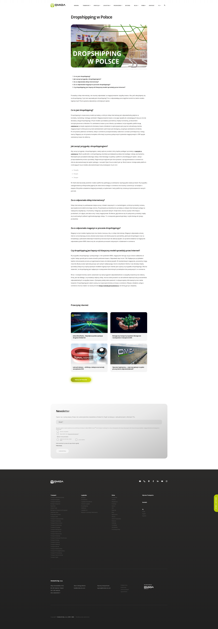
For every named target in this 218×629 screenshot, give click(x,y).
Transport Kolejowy (55, 536)
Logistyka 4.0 (84, 510)
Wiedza (113, 516)
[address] (147, 481)
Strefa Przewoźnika (116, 518)
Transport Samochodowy (57, 555)
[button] (89, 326)
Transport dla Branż (55, 501)
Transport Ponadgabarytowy (58, 551)
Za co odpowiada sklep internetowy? (86, 82)
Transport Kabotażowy (56, 533)
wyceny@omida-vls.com (104, 588)
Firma (143, 5)
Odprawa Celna (54, 512)
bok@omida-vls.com (79, 588)
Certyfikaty (114, 525)
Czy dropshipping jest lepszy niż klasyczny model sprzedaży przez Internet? (99, 87)
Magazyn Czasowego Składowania (89, 512)
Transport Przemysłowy (56, 553)
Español (144, 516)
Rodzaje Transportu (55, 504)
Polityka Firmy (124, 585)
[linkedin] (156, 481)
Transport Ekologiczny (56, 529)
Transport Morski (55, 546)
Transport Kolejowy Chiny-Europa (59, 538)
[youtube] (161, 481)
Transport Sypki (54, 557)
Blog (135, 5)
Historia (114, 499)
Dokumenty (123, 587)
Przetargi (114, 504)
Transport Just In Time (56, 531)
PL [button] (143, 509)
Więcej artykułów (81, 380)
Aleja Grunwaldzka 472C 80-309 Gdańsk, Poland (57, 587)
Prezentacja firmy (116, 529)
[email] (138, 481)
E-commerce (84, 499)
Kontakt (151, 5)
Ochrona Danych (125, 589)
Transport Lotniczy (55, 542)
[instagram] (165, 481)
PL (159, 5)
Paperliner (53, 506)
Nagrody (114, 510)
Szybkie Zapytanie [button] (216, 503)
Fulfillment (83, 508)
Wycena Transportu (147, 495)
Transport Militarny (55, 544)
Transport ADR (54, 516)
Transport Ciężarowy (56, 521)
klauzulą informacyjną (73, 434)
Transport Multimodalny (56, 548)
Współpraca (115, 501)
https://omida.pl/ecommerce (109, 286)
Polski (143, 511)
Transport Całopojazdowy (57, 518)
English (144, 513)
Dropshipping (84, 506)
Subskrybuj (62, 451)
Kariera (76, 5)
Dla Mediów (114, 527)
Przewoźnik (117, 5)
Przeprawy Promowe (56, 514)
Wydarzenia (114, 514)
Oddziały (114, 523)
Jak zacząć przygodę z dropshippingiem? (87, 79)
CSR (113, 508)
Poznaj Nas (114, 497)
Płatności (114, 521)
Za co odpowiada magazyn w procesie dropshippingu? (92, 85)
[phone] (143, 481)
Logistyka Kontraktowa (86, 501)
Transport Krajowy (55, 499)
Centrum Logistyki (85, 504)
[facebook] (152, 481)
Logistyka (106, 5)
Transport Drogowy (55, 527)
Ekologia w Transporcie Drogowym (59, 510)
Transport (86, 5)
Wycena (127, 5)
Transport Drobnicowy (56, 525)
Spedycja (96, 5)
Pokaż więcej (59, 445)
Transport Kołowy (55, 540)
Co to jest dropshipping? (82, 76)
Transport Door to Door (56, 523)
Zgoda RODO (124, 591)
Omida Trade (54, 508)
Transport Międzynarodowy (57, 497)
